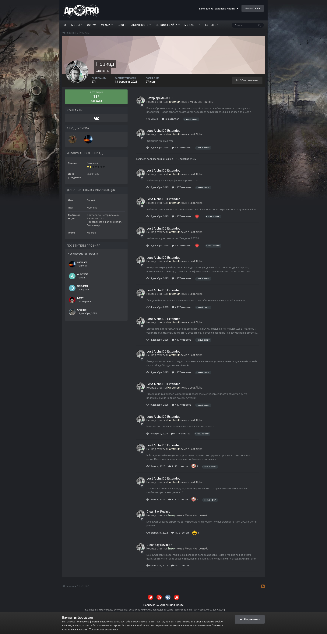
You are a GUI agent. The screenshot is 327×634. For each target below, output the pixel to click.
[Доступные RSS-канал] (263, 586)
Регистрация (252, 8)
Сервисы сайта (167, 25)
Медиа (106, 25)
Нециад (151, 101)
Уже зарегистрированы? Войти (218, 8)
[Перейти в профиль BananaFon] (72, 139)
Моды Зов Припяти (201, 101)
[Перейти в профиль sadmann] (88, 139)
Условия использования (103, 629)
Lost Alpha (196, 134)
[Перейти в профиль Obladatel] (72, 288)
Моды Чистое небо (196, 515)
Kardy (80, 297)
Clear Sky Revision (159, 511)
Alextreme (82, 274)
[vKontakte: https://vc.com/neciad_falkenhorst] (96, 119)
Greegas (81, 309)
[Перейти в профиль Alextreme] (72, 276)
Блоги (122, 25)
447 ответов (181, 532)
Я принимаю (251, 619)
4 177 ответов (182, 147)
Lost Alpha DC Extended (163, 130)
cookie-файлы (89, 621)
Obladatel (82, 285)
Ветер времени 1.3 (159, 98)
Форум (91, 25)
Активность (140, 25)
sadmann (82, 262)
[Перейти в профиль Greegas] (72, 312)
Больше (210, 25)
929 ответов (171, 119)
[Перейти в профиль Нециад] (140, 100)
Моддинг (192, 25)
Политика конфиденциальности (163, 605)
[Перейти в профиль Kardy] (72, 300)
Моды (76, 25)
